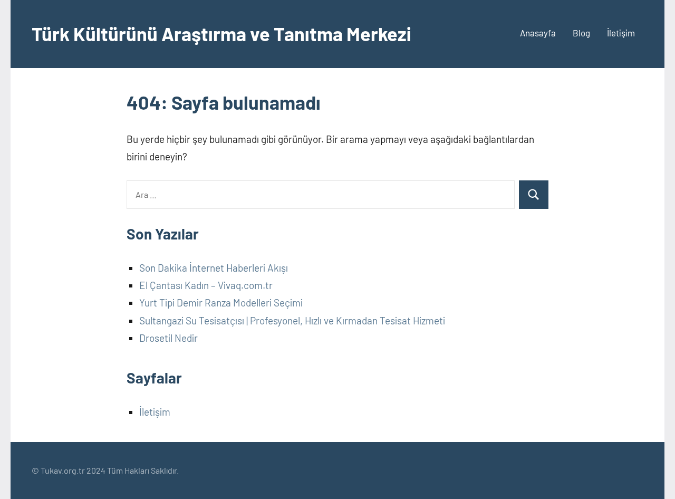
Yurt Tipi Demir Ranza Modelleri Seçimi (221, 302)
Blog (581, 32)
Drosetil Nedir (168, 338)
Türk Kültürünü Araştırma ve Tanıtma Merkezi (221, 33)
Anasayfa (538, 32)
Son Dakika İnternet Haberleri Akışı (213, 268)
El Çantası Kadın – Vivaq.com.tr (206, 285)
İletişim (621, 32)
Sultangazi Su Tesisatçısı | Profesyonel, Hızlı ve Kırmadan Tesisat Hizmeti (292, 320)
